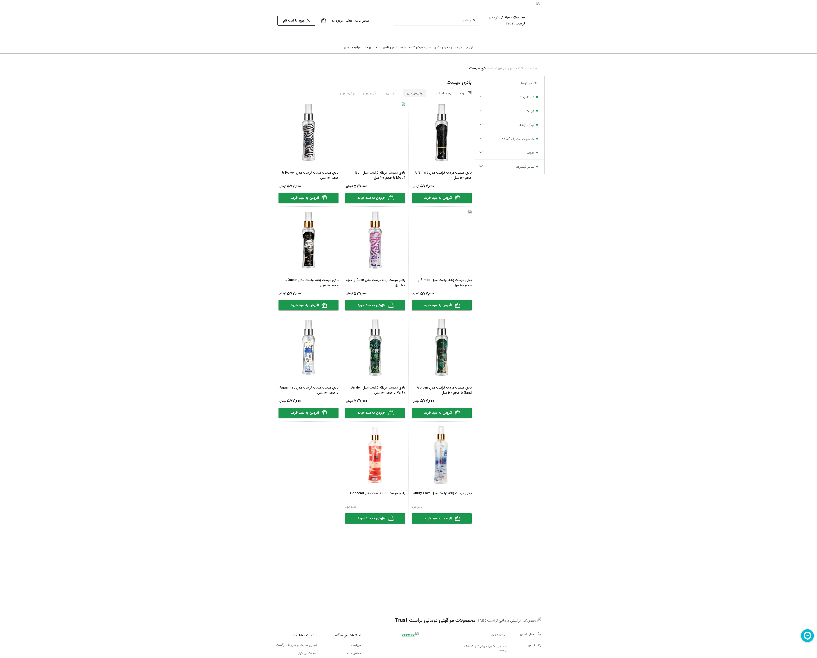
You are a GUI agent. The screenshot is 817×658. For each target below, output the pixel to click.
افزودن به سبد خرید (438, 197)
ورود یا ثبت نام (293, 20)
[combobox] (432, 21)
